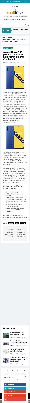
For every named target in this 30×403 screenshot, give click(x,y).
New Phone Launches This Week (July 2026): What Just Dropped (6, 1)
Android (5, 48)
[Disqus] (15, 263)
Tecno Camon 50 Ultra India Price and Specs (16, 29)
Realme (23, 223)
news (17, 223)
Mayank (6, 62)
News (11, 48)
